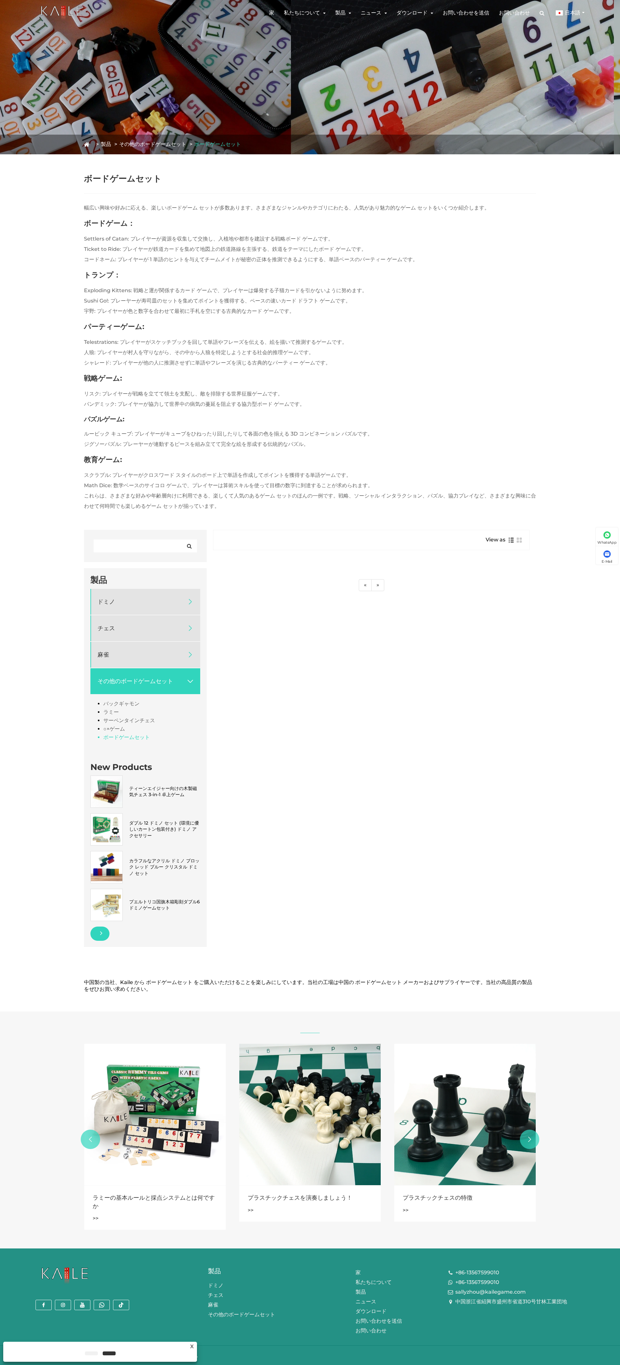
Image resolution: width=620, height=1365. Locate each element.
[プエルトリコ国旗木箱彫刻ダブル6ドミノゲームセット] (106, 905)
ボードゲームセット (217, 144)
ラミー (111, 712)
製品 (340, 13)
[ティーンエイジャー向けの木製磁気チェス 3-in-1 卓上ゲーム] (106, 791)
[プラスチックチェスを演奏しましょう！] (155, 1114)
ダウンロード (412, 13)
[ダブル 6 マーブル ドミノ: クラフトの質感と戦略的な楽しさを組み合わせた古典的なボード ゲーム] (465, 1114)
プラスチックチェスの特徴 (282, 1197)
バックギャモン (121, 704)
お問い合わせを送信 (466, 13)
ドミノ (106, 601)
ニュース (371, 13)
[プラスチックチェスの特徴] (310, 1114)
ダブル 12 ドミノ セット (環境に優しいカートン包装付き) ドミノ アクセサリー (164, 829)
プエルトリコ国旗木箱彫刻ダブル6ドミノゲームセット (164, 905)
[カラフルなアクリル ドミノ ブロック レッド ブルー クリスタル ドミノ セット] (106, 867)
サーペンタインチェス (129, 720)
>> (95, 1210)
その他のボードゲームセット (152, 144)
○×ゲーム (114, 729)
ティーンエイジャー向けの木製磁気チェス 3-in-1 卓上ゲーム (163, 791)
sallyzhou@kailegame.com (490, 1292)
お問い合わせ (514, 13)
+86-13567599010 (477, 1272)
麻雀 (103, 654)
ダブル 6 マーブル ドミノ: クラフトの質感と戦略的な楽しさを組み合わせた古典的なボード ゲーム (464, 1202)
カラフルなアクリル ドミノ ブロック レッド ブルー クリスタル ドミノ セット (164, 867)
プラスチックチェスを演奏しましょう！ (145, 1197)
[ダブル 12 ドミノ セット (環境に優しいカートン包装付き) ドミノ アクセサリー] (106, 829)
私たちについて (302, 13)
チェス (106, 628)
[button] (90, 1139)
